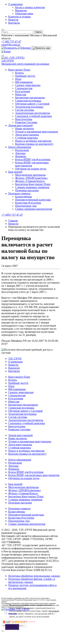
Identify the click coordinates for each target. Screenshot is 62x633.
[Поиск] (2, 29)
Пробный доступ (25, 75)
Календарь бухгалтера (28, 202)
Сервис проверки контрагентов (33, 208)
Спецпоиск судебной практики (33, 116)
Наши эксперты (24, 128)
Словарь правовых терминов (32, 187)
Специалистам (23, 88)
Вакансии (21, 10)
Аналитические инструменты (32, 113)
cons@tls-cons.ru (10, 44)
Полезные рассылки (27, 190)
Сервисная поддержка (28, 100)
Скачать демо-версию (27, 85)
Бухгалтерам (22, 91)
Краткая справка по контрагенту (34, 143)
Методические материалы (30, 174)
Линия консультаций (20, 125)
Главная (13, 220)
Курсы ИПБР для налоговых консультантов (32, 164)
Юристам (20, 94)
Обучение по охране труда (30, 168)
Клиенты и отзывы (19, 16)
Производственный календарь (33, 199)
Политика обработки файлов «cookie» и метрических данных (31, 580)
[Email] (6, 51)
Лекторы (20, 153)
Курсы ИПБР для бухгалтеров (32, 159)
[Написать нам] (41, 48)
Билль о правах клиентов (30, 7)
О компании (15, 4)
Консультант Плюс (19, 69)
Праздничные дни (26, 205)
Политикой (53, 611)
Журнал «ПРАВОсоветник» (31, 178)
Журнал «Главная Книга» (30, 181)
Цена (18, 79)
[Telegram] (24, 47)
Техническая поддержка (29, 106)
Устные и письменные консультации (36, 131)
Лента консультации (27, 134)
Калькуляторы (23, 196)
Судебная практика (26, 137)
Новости (13, 19)
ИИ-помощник (24, 82)
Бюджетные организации (30, 97)
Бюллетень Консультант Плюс (33, 184)
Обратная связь (24, 13)
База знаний (15, 171)
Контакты (14, 22)
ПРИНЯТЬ (12, 627)
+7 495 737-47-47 (11, 41)
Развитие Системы (26, 122)
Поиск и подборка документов (33, 140)
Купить (19, 72)
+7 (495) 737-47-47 (12, 214)
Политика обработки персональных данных (34, 575)
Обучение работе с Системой (32, 103)
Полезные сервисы (19, 193)
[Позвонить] (9, 47)
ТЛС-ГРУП (15, 358)
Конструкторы (23, 119)
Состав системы (24, 109)
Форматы (20, 156)
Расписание (22, 150)
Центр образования (19, 147)
